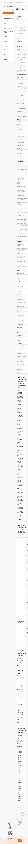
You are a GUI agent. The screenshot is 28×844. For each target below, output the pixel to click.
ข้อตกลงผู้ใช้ (21, 818)
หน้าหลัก (4, 6)
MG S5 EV (20, 761)
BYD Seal (20, 788)
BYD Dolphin (20, 782)
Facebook (22, 815)
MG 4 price (20, 769)
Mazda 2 (20, 802)
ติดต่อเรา (25, 818)
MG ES (19, 759)
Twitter (27, 815)
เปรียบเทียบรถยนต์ (11, 6)
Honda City (20, 784)
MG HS (19, 767)
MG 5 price (20, 765)
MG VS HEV (20, 773)
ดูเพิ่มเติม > (21, 658)
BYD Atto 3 (20, 800)
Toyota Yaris (20, 790)
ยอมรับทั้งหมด (20, 841)
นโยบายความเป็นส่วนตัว (17, 818)
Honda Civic (20, 792)
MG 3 (19, 771)
